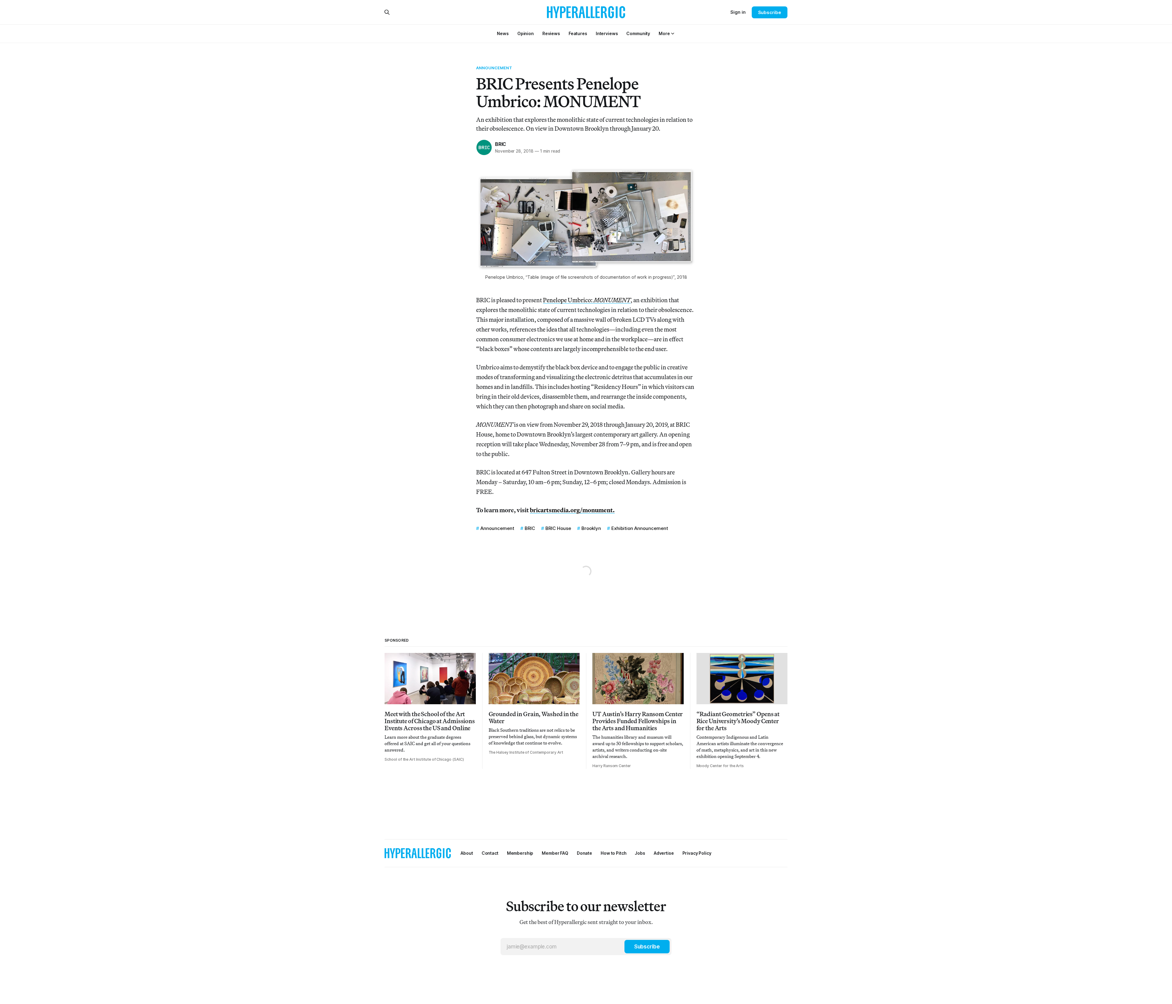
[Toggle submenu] (672, 33)
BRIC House (558, 528)
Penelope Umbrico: (587, 300)
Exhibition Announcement (639, 528)
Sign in (738, 12)
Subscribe (769, 12)
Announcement (494, 67)
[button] (664, 33)
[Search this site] (387, 12)
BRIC (500, 144)
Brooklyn (591, 528)
